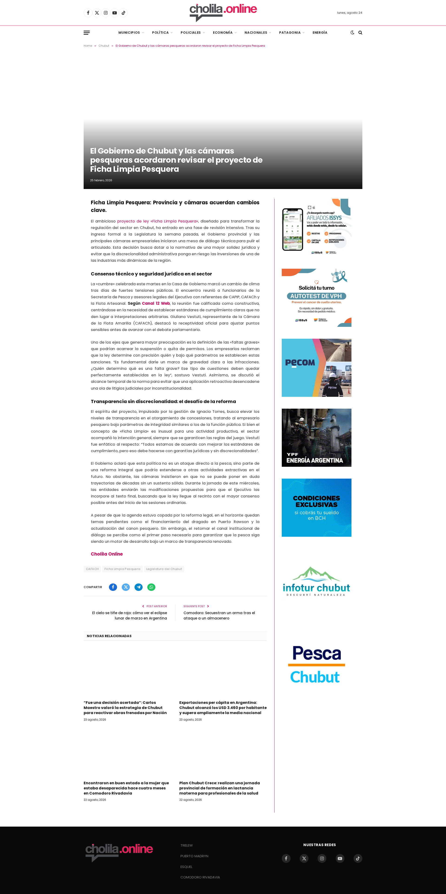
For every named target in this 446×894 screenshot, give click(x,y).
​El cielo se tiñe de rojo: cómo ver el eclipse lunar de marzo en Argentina (129, 615)
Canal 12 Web (156, 303)
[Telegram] (67, 228)
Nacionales (256, 32)
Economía (223, 32)
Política (160, 32)
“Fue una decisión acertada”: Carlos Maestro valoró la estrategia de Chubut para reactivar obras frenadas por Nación (125, 707)
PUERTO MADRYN (194, 856)
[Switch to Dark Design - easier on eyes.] (352, 32)
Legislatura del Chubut (164, 569)
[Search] (359, 32)
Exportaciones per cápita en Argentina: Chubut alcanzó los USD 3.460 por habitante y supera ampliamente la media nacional (223, 707)
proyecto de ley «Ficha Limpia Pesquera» (157, 221)
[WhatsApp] (67, 240)
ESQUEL (186, 866)
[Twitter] (67, 216)
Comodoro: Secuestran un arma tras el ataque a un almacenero (219, 615)
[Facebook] (67, 204)
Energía (320, 32)
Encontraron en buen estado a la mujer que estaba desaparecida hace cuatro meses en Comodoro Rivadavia (126, 788)
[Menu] (87, 32)
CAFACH (92, 569)
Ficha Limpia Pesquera (122, 569)
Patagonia (290, 32)
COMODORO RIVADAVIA (200, 877)
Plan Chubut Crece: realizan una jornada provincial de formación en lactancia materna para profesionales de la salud (219, 788)
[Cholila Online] (223, 12)
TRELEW (186, 845)
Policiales (191, 32)
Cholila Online (107, 554)
